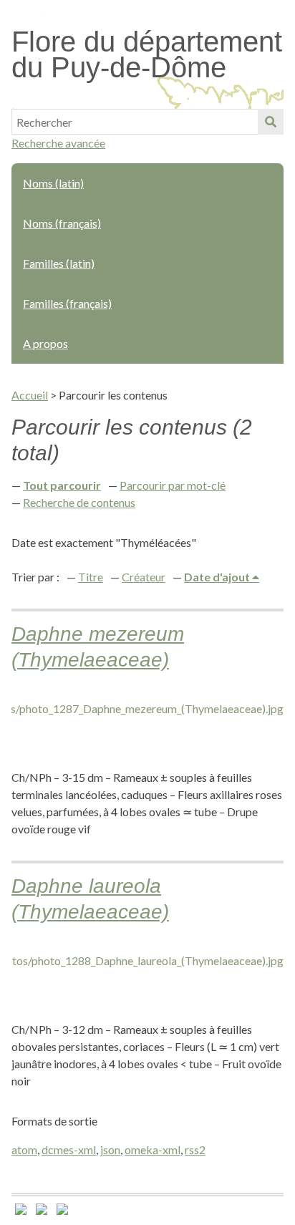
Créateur (143, 577)
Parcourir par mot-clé (173, 485)
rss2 (195, 1149)
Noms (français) (62, 223)
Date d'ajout (218, 577)
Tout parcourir (62, 485)
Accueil (29, 395)
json (110, 1149)
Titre (90, 577)
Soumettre (271, 122)
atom (24, 1149)
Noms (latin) (53, 183)
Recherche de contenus (79, 502)
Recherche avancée (58, 143)
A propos (45, 343)
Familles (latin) (59, 263)
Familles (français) (67, 303)
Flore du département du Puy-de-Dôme (146, 54)
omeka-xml (152, 1149)
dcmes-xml (69, 1149)
